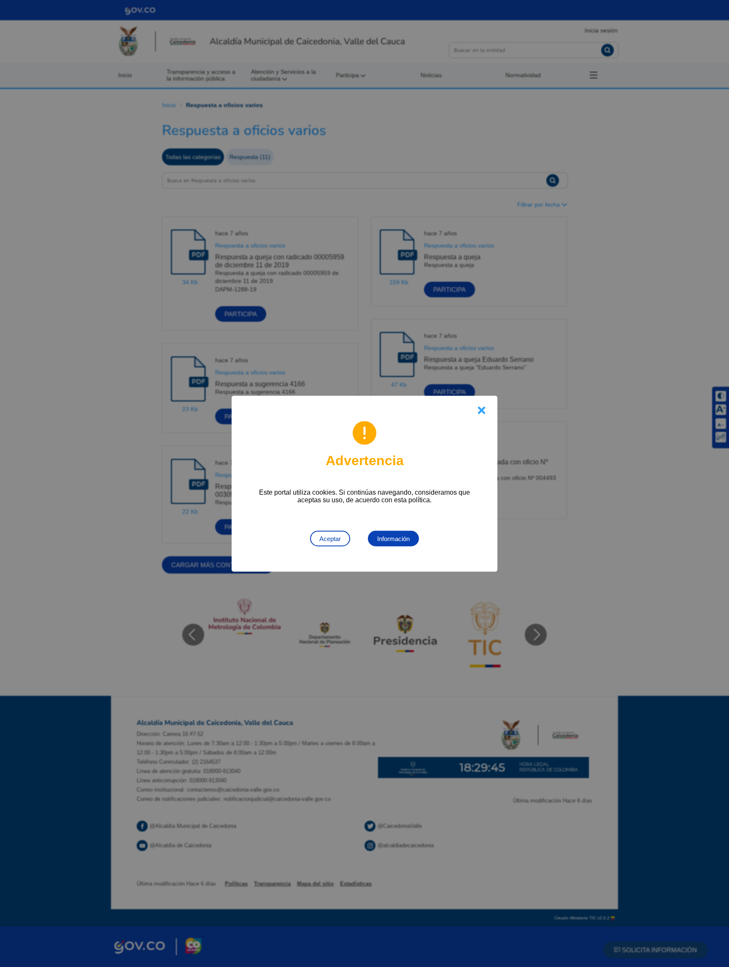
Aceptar (330, 538)
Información (393, 538)
